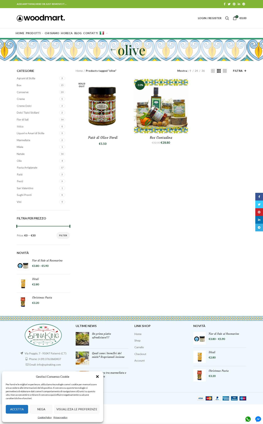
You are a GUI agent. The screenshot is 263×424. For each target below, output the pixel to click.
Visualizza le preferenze (76, 409)
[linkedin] (239, 4)
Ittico (20, 126)
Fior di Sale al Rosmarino (47, 260)
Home (79, 70)
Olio (19, 160)
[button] (97, 376)
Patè (20, 174)
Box (19, 85)
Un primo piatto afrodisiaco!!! (101, 335)
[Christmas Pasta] (23, 302)
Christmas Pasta (42, 297)
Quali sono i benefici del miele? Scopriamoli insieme (108, 355)
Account (139, 360)
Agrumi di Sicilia (26, 78)
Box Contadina (161, 137)
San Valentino (25, 188)
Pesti (20, 181)
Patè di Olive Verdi (102, 137)
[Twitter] (229, 4)
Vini (19, 201)
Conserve (22, 92)
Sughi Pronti (24, 194)
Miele (20, 146)
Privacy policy (60, 417)
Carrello (139, 347)
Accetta (17, 409)
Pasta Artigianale (27, 167)
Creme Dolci (24, 105)
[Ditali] (23, 283)
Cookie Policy (45, 417)
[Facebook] (225, 4)
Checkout (140, 354)
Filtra (238, 70)
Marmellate (23, 140)
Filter (63, 235)
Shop (137, 340)
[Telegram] (243, 4)
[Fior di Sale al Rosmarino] (23, 265)
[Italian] (103, 33)
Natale (21, 153)
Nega (41, 409)
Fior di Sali (22, 119)
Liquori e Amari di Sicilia (30, 133)
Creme (21, 98)
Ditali (35, 279)
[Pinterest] (234, 4)
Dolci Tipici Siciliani (28, 112)
